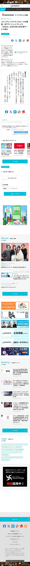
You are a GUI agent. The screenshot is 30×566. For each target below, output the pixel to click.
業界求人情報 (19, 9)
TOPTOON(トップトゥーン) (8, 447)
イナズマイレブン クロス (7, 444)
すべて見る (15, 161)
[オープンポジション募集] (15, 15)
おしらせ (15, 541)
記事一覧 (2, 9)
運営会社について (15, 531)
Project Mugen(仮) (19, 449)
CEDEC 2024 (18, 447)
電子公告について (15, 539)
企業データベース (10, 9)
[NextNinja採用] (15, 477)
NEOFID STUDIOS (5, 459)
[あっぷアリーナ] (15, 215)
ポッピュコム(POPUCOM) (7, 449)
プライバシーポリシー (15, 544)
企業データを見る (15, 194)
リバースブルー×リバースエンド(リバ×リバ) (11, 452)
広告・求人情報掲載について (15, 533)
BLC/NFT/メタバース (6, 19)
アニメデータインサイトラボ (21, 444)
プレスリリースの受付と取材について (15, 536)
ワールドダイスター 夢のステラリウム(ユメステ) (12, 457)
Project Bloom (5, 454)
